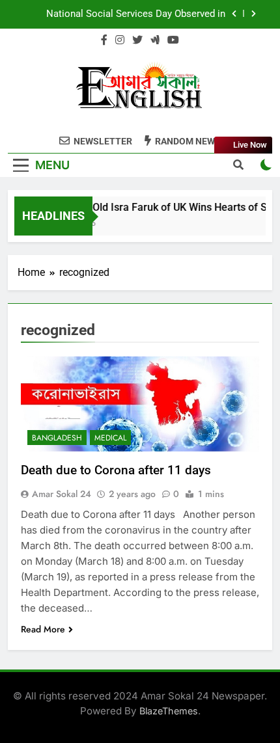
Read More (43, 629)
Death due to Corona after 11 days (116, 470)
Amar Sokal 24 (61, 493)
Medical (110, 438)
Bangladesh (57, 438)
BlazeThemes (168, 710)
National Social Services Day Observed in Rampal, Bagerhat (135, 14)
